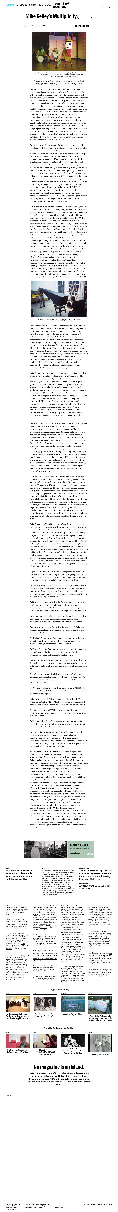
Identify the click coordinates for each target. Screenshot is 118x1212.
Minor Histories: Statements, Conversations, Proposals (100, 920)
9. (34, 976)
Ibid (74, 968)
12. (89, 906)
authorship (14, 870)
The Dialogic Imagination (76, 958)
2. (6, 919)
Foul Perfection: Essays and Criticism (15, 975)
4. (6, 954)
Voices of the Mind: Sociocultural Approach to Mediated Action (72, 978)
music (15, 876)
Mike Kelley (43, 927)
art (7, 870)
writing (23, 879)
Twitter (14, 1206)
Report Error (14, 1209)
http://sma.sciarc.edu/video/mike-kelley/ (45, 958)
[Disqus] (59, 1123)
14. (89, 952)
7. (33, 950)
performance (25, 876)
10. (62, 906)
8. (34, 966)
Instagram (9, 1207)
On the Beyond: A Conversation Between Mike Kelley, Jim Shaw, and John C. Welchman (17, 946)
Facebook (9, 1206)
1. (6, 906)
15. (89, 969)
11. (62, 967)
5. (34, 906)
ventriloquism (12, 879)
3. (6, 933)
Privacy (15, 1207)
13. (89, 931)
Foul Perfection (71, 912)
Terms (7, 1209)
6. (34, 935)
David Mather (86, 17)
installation (21, 873)
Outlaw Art (45, 969)
